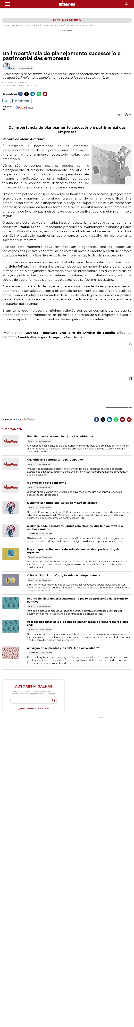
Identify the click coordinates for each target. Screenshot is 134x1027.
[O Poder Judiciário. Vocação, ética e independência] (14, 585)
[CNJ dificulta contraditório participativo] (14, 469)
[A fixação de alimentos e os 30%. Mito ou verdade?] (14, 657)
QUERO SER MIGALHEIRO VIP (34, 709)
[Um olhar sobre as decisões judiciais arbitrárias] (14, 446)
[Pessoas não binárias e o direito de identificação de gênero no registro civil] (14, 631)
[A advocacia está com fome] (14, 492)
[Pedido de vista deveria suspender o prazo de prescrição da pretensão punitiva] (14, 608)
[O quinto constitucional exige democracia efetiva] (14, 512)
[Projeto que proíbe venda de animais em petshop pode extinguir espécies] (14, 559)
